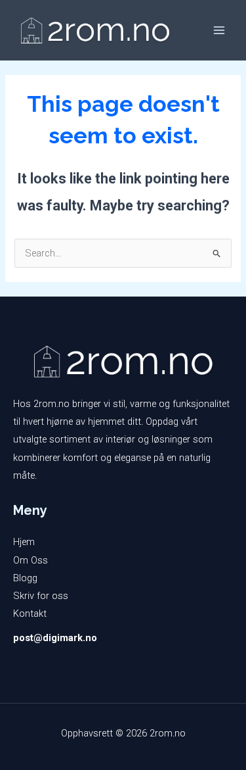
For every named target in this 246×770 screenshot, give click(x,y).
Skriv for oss (40, 596)
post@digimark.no (55, 638)
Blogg (25, 578)
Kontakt (30, 613)
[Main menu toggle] (219, 30)
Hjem (24, 542)
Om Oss (30, 560)
